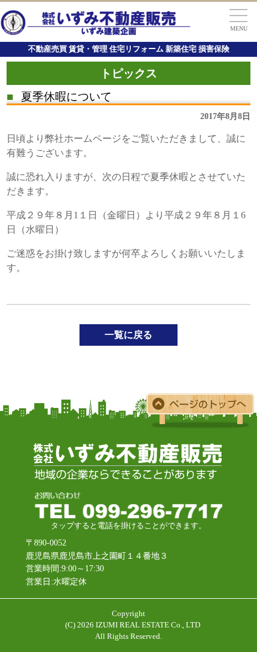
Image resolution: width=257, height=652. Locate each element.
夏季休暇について (59, 96)
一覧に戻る (128, 335)
